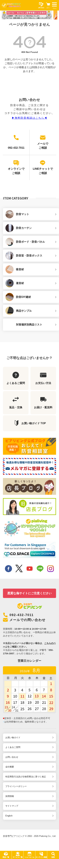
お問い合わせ (11, 757)
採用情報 (9, 796)
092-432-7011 (22, 615)
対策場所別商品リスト (29, 324)
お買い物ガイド (12, 737)
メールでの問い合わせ (28, 620)
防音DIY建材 (23, 297)
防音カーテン (24, 228)
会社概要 (9, 767)
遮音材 (20, 283)
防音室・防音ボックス (29, 255)
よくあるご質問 (12, 747)
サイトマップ (11, 806)
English (8, 815)
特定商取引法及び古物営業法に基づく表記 (25, 776)
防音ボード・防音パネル (30, 241)
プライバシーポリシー (16, 786)
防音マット (22, 214)
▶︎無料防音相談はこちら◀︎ (29, 117)
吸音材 (20, 269)
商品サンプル (24, 310)
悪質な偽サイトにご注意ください (29, 593)
